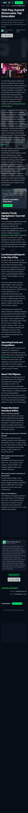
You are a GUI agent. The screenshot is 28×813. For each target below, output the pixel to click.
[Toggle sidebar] (25, 2)
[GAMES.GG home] (5, 2)
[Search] (12, 2)
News (8, 5)
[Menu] (2, 3)
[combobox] (9, 2)
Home (3, 5)
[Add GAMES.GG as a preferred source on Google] (7, 35)
